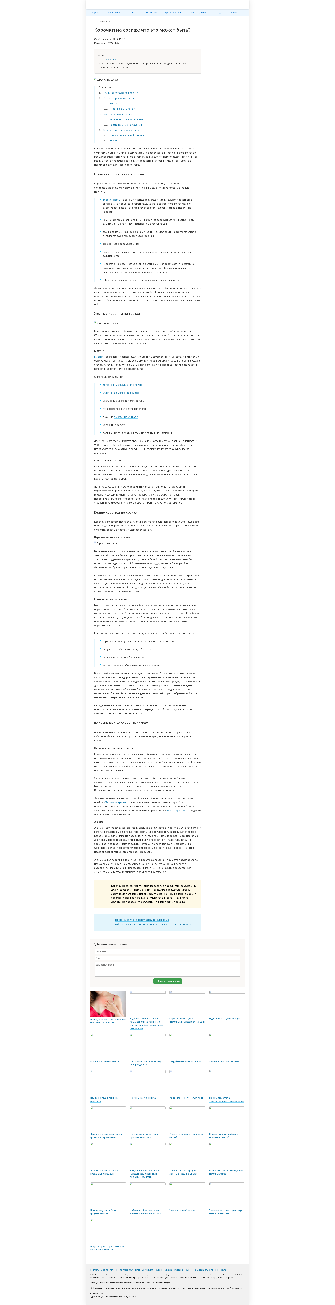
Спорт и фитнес (198, 12)
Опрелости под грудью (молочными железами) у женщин (187, 1020)
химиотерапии (176, 810)
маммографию (118, 802)
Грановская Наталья (110, 59)
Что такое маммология (129, 1270)
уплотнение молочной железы (121, 392)
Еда (134, 12)
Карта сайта (220, 1270)
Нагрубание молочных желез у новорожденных (145, 1063)
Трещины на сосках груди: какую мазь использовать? (226, 1212)
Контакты (94, 1270)
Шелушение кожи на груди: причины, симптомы (144, 1136)
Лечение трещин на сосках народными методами (104, 1172)
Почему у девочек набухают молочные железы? (223, 1136)
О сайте (104, 1270)
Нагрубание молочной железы (185, 1061)
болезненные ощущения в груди (122, 384)
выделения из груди (126, 416)
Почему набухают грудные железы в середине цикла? (183, 1172)
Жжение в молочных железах (224, 1061)
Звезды (218, 12)
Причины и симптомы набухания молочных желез (226, 1172)
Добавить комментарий (167, 981)
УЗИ (106, 802)
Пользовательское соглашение (169, 1270)
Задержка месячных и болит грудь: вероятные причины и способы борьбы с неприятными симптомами (146, 1023)
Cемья (233, 12)
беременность (111, 199)
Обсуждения (147, 1270)
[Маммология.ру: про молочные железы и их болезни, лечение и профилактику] (106, 4)
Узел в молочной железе (182, 1210)
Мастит (98, 356)
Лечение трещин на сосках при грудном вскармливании (106, 1136)
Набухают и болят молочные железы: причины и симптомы (145, 1212)
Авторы (113, 1270)
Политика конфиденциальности (199, 1270)
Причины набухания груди (143, 1097)
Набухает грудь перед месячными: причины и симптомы (108, 1248)
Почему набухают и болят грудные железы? (103, 1212)
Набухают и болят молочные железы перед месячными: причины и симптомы (145, 1173)
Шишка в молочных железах (105, 1061)
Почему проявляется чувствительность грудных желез (226, 1099)
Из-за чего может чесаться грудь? (186, 1097)
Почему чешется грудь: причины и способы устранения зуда (108, 1021)
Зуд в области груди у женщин (224, 1018)
